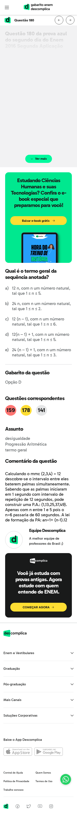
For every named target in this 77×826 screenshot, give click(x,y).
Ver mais (41, 159)
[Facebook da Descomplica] (17, 807)
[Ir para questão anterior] (59, 20)
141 (41, 410)
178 (26, 410)
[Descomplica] (15, 636)
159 (10, 410)
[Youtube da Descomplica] (40, 807)
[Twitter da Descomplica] (29, 807)
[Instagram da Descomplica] (51, 807)
